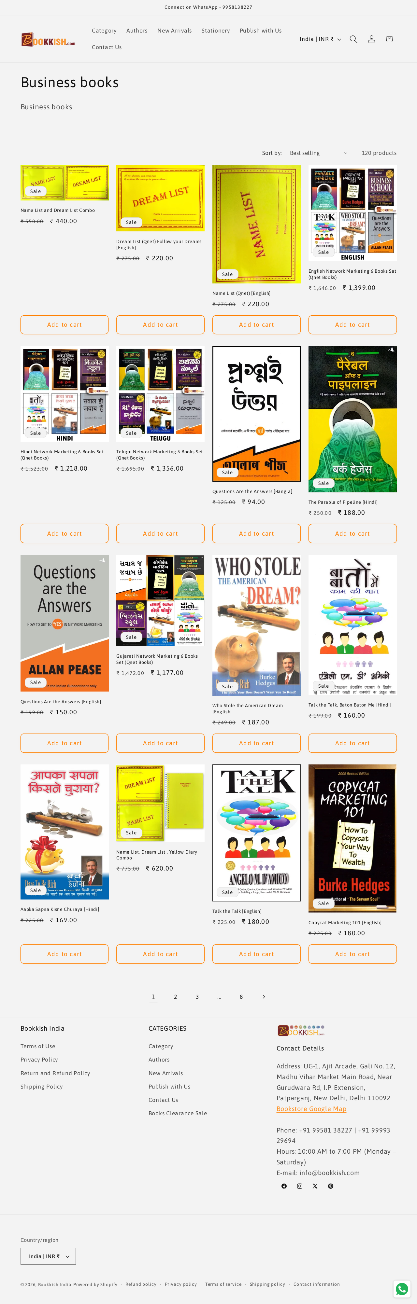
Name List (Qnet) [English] (241, 293)
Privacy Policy (39, 1060)
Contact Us (164, 1100)
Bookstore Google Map (312, 1108)
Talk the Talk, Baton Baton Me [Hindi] (350, 704)
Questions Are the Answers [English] (61, 701)
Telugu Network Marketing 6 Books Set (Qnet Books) (159, 454)
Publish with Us (170, 1086)
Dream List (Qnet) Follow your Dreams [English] (159, 244)
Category (161, 1046)
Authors (159, 1060)
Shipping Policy (42, 1086)
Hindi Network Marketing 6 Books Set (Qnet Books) (62, 454)
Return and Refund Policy (55, 1073)
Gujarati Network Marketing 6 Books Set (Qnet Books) (157, 659)
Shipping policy (267, 1284)
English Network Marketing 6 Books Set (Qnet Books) (352, 274)
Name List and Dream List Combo (58, 210)
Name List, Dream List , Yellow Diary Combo (156, 855)
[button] (354, 39)
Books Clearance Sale (178, 1113)
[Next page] (263, 997)
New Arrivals (166, 1073)
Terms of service (223, 1284)
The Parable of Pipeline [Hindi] (343, 502)
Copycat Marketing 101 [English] (345, 922)
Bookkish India (55, 1284)
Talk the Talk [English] (237, 911)
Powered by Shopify (95, 1284)
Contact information (317, 1284)
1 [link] (153, 996)
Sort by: (272, 153)
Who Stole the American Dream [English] (247, 708)
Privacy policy (181, 1284)
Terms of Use (38, 1046)
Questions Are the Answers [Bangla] (252, 491)
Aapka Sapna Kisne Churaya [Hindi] (60, 909)
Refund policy (140, 1284)
